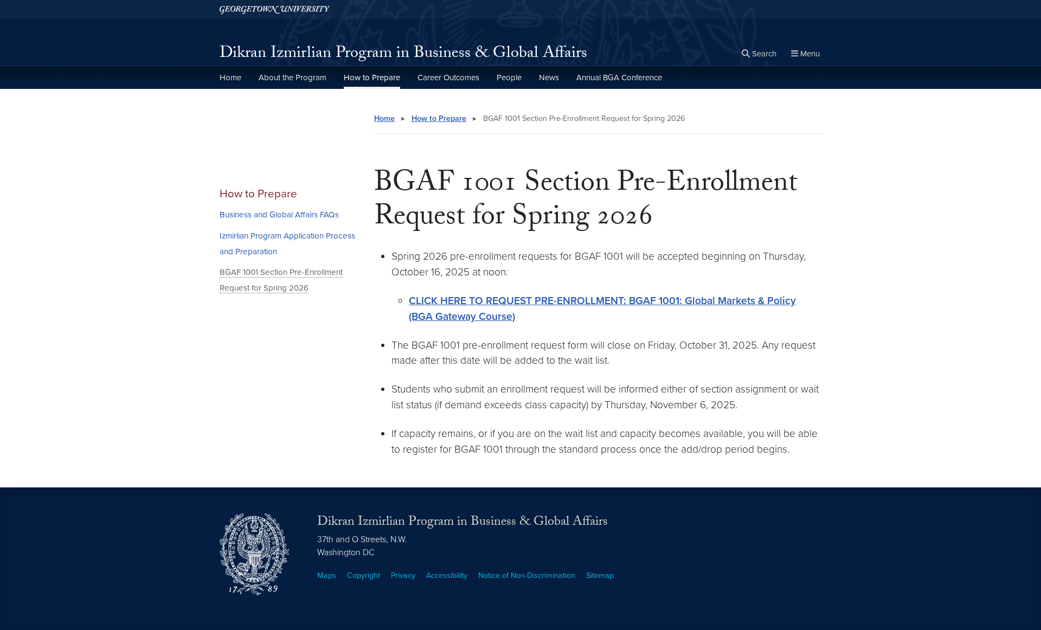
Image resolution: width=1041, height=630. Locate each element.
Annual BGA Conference (619, 77)
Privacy (403, 575)
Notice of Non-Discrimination (526, 575)
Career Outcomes (448, 77)
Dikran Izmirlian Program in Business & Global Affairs (403, 54)
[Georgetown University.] (275, 9)
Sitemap (600, 575)
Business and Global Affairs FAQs (279, 215)
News (549, 77)
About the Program (292, 77)
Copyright (363, 575)
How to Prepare (372, 77)
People (509, 77)
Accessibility (446, 575)
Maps (326, 575)
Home (230, 77)
